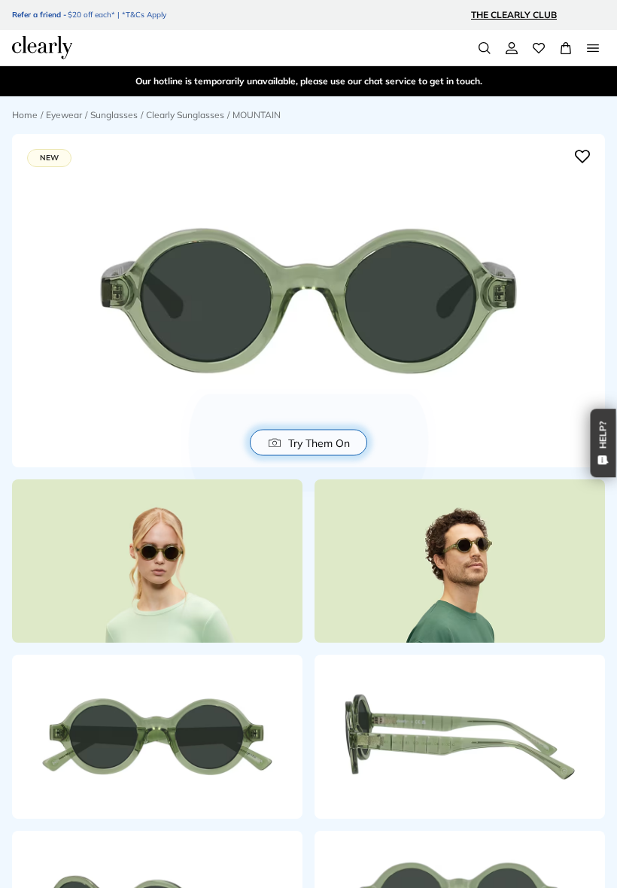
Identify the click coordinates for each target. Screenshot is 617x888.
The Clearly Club (514, 14)
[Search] (485, 48)
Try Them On (319, 442)
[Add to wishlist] (582, 156)
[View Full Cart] (566, 48)
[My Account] (512, 48)
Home (25, 114)
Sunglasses (114, 114)
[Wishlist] (539, 48)
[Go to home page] (42, 47)
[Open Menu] (593, 48)
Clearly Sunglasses (185, 114)
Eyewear (64, 114)
